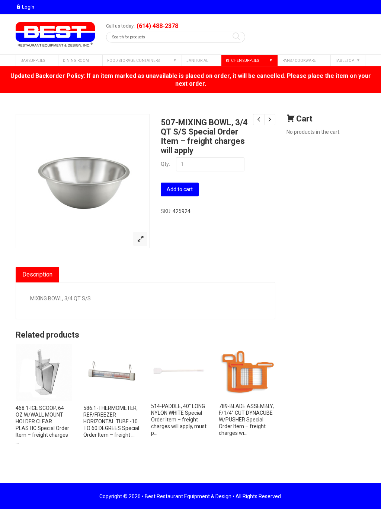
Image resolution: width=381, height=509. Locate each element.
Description (37, 274)
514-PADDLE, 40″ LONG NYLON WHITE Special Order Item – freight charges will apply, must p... (178, 419)
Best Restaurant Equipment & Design (188, 496)
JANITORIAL (197, 61)
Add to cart (180, 189)
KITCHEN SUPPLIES (242, 61)
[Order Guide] (55, 34)
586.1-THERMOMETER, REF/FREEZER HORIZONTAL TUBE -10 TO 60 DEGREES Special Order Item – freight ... (111, 421)
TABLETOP (344, 61)
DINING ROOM (76, 61)
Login (28, 7)
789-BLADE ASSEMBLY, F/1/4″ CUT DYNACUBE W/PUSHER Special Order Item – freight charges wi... (246, 419)
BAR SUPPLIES (32, 61)
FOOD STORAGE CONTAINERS (133, 61)
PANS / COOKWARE (299, 61)
